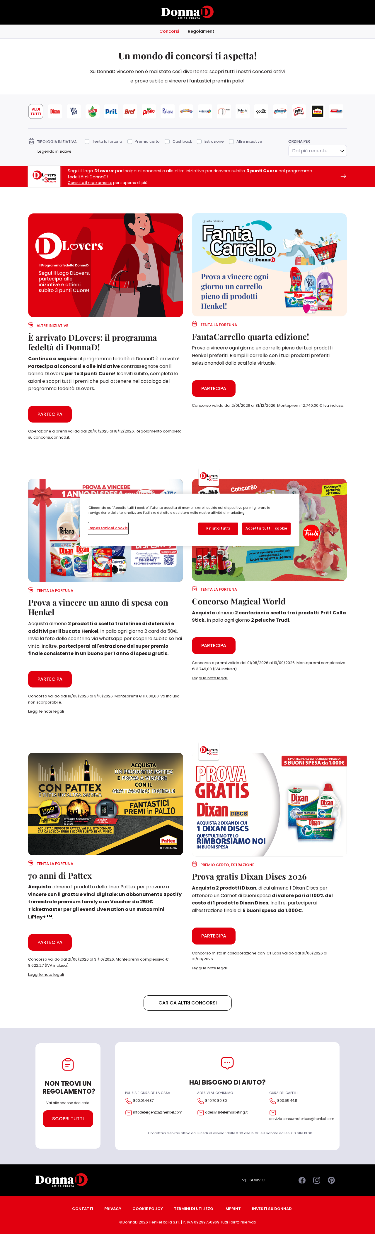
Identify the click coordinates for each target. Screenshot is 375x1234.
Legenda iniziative (54, 151)
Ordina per (299, 141)
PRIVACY (112, 1208)
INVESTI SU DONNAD (272, 1208)
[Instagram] (317, 1180)
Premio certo (147, 141)
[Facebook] (303, 1180)
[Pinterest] (332, 1180)
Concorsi (169, 31)
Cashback (182, 141)
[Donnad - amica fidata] (187, 12)
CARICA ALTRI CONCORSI (187, 1002)
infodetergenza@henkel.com (158, 1112)
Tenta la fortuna (107, 141)
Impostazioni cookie (108, 528)
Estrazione (214, 141)
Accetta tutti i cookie (266, 528)
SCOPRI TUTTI (68, 1118)
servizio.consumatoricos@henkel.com (301, 1118)
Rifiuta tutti (218, 528)
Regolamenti (202, 31)
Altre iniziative (249, 141)
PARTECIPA (50, 414)
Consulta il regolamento (90, 182)
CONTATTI (82, 1208)
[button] (105, 712)
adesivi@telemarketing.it (226, 1112)
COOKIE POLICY (147, 1208)
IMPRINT (232, 1208)
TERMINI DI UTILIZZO (193, 1208)
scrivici (257, 1180)
